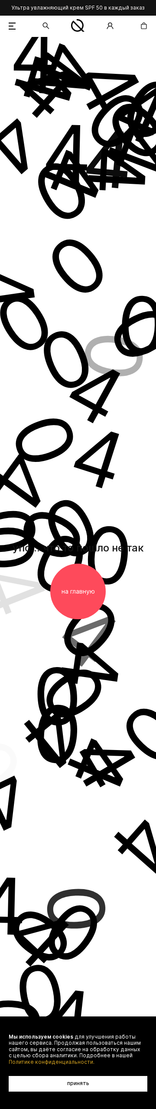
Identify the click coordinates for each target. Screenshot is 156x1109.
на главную (78, 591)
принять (78, 1083)
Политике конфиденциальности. (51, 1062)
